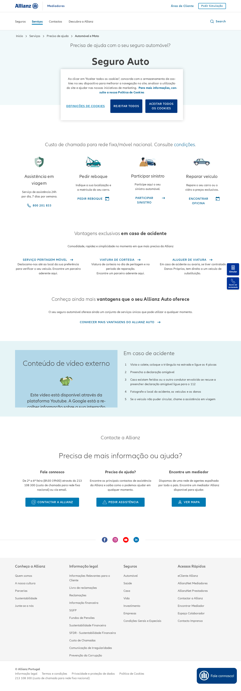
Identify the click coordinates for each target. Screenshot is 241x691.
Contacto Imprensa (190, 621)
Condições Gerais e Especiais (142, 621)
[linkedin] (136, 540)
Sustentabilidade (26, 598)
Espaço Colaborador (191, 613)
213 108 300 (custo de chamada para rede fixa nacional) (52, 678)
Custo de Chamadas (82, 640)
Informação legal (26, 674)
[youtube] (126, 540)
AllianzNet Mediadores (193, 583)
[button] (218, 21)
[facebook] (105, 540)
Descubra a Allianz (81, 21)
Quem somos (23, 576)
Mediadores (56, 6)
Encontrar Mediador (191, 606)
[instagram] (115, 540)
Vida (127, 598)
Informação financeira (83, 603)
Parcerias (21, 591)
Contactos (55, 21)
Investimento (132, 606)
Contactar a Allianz (190, 598)
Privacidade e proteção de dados (93, 674)
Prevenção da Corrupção (85, 655)
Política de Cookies (131, 674)
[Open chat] (216, 675)
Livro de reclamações (83, 588)
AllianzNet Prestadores (193, 591)
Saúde (128, 583)
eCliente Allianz (188, 576)
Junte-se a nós (24, 606)
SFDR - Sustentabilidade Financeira (92, 633)
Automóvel (131, 576)
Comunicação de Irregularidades (90, 648)
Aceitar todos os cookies (161, 106)
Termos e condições (54, 674)
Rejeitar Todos (126, 106)
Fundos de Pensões (82, 618)
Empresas (130, 613)
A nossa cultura (25, 583)
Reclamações (77, 595)
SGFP (73, 610)
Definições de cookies (85, 106)
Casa (127, 591)
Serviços (37, 21)
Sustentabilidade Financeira (87, 625)
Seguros (20, 21)
